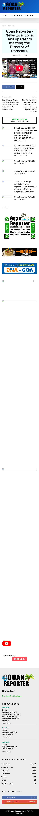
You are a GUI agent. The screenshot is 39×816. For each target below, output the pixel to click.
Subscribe (32, 802)
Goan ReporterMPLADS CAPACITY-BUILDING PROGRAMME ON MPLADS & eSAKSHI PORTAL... (11, 715)
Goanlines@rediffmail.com (11, 696)
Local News (11, 26)
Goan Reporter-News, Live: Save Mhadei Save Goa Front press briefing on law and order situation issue (10, 104)
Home (4, 26)
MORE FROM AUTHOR (19, 121)
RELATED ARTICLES (19, 119)
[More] (26, 87)
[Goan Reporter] (13, 6)
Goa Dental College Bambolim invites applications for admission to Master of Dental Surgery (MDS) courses (25, 187)
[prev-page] (3, 207)
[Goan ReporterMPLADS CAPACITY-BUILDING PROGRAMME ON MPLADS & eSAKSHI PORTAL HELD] (7, 148)
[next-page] (7, 207)
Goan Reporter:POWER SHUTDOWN (9, 732)
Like (34, 797)
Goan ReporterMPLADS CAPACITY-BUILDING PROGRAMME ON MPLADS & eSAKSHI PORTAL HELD (24, 151)
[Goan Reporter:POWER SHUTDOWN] (7, 163)
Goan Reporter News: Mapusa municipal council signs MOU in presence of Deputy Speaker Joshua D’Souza (29, 105)
